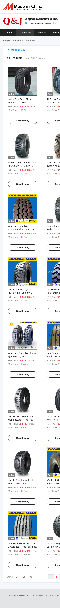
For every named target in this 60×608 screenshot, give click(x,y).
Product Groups (17, 49)
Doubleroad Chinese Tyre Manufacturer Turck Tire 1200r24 (20, 420)
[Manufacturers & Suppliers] (23, 6)
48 (31, 576)
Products (26, 32)
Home (9, 32)
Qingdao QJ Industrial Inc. (41, 19)
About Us (42, 32)
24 (17, 577)
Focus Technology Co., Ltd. (40, 595)
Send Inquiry (22, 120)
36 (24, 576)
